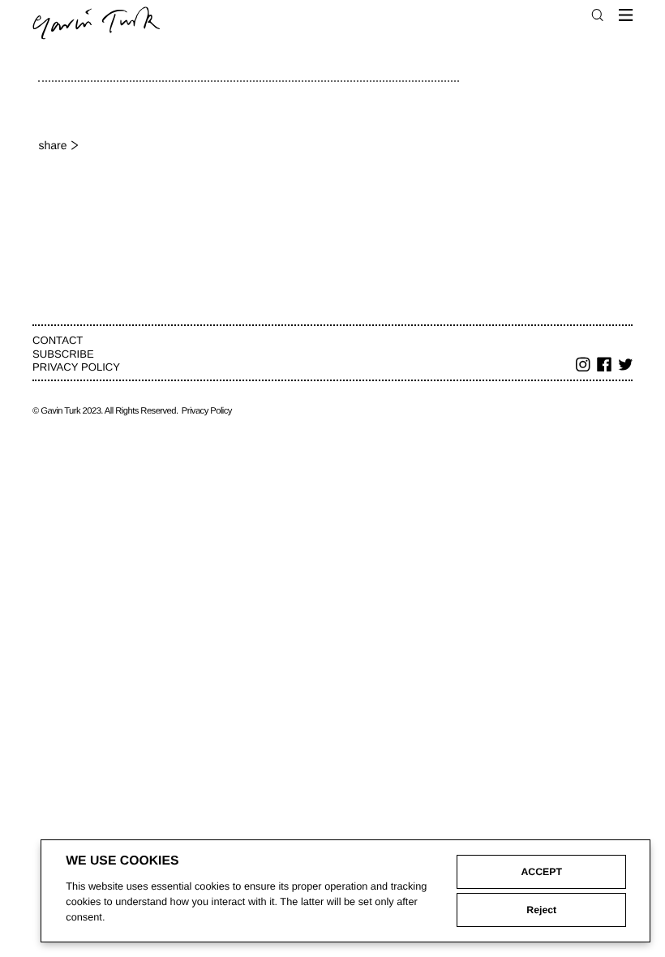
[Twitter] (626, 366)
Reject (541, 910)
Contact (57, 340)
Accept (541, 872)
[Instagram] (583, 366)
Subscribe (63, 354)
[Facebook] (604, 366)
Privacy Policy (76, 367)
